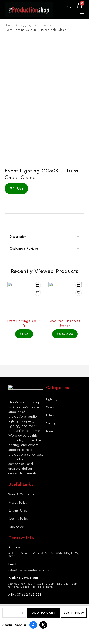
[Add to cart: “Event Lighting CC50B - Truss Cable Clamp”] (38, 285)
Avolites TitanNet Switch (65, 323)
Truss (42, 25)
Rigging (26, 25)
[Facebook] (33, 625)
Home (8, 25)
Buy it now (74, 612)
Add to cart (43, 612)
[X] (43, 625)
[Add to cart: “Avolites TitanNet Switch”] (78, 285)
